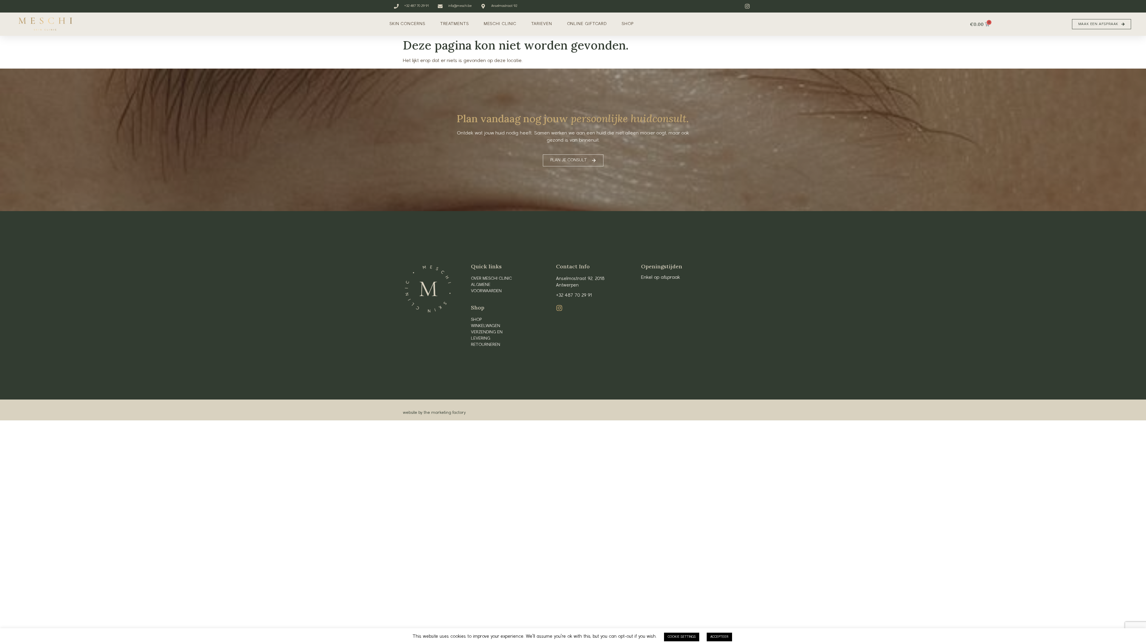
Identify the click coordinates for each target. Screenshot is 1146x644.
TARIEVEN (541, 24)
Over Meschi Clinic (491, 279)
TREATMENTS (454, 24)
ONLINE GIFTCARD (587, 24)
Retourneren (485, 345)
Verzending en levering (487, 335)
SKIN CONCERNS (407, 24)
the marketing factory (445, 413)
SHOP (628, 24)
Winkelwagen (485, 326)
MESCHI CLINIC (500, 24)
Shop (476, 320)
